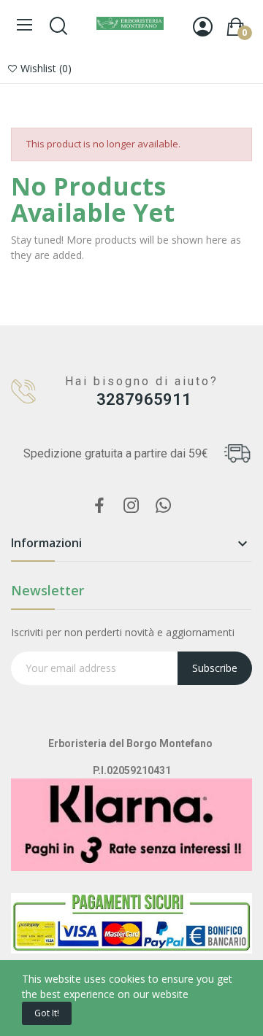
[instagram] (131, 506)
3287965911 (143, 399)
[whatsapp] (163, 506)
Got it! (46, 1013)
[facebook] (99, 506)
